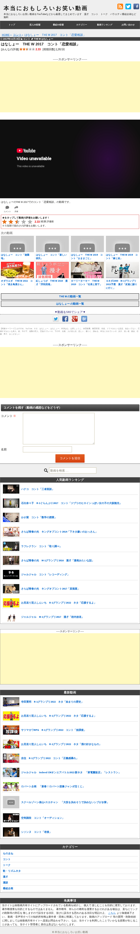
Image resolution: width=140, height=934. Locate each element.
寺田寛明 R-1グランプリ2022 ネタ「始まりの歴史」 (52, 701)
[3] (17, 221)
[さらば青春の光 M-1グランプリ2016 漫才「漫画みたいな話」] (11, 560)
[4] (23, 221)
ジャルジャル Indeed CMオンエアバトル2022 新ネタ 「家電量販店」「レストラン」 (71, 772)
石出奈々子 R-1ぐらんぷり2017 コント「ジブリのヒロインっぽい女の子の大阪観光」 (71, 503)
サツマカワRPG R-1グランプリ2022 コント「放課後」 (53, 730)
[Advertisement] (70, 86)
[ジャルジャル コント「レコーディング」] (11, 574)
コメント (8, 416)
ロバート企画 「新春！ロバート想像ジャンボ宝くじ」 (53, 786)
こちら (112, 913)
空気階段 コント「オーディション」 (43, 817)
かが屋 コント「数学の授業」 (39, 517)
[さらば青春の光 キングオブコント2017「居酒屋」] (11, 588)
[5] (30, 221)
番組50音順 (58, 24)
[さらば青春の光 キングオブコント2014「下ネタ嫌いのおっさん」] (11, 532)
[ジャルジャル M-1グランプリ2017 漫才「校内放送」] (11, 616)
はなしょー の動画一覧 (70, 303)
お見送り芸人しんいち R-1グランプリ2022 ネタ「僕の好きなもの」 (61, 744)
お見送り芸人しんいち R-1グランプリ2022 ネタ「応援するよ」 (58, 602)
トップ (12, 24)
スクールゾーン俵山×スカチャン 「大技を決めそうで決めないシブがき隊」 (65, 802)
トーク (7, 865)
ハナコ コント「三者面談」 (37, 489)
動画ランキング (104, 24)
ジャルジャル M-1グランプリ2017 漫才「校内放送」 (52, 616)
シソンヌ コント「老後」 (36, 831)
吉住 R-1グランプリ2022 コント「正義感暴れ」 (50, 758)
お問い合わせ (128, 24)
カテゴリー (81, 24)
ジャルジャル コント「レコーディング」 (45, 574)
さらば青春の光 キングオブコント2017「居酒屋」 (50, 588)
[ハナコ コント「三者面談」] (11, 489)
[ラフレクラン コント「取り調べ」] (11, 546)
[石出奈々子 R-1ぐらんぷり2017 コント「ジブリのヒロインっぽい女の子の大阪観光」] (11, 503)
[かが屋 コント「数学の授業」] (11, 517)
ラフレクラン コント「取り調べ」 (41, 546)
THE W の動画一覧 (70, 296)
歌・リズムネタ (12, 870)
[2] (11, 221)
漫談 (5, 882)
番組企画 (8, 888)
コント (7, 859)
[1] (4, 221)
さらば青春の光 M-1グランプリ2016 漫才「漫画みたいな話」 (57, 560)
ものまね (8, 853)
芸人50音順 (35, 24)
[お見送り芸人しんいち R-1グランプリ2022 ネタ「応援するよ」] (11, 602)
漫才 (5, 876)
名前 (4, 449)
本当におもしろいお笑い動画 (46, 8)
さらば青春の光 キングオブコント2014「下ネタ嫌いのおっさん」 (59, 531)
